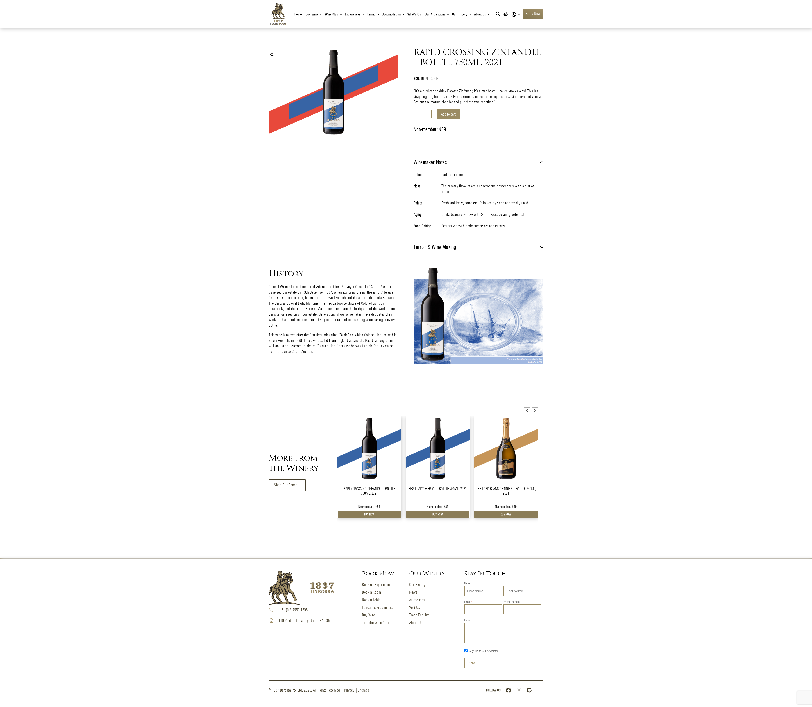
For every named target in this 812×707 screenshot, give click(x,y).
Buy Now (369, 514)
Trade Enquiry (419, 615)
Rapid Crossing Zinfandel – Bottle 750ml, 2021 (369, 491)
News (413, 592)
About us (480, 14)
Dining (371, 14)
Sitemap (363, 690)
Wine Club (331, 14)
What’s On (414, 14)
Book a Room (371, 592)
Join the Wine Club (375, 622)
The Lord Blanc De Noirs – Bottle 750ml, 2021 (506, 491)
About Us (415, 622)
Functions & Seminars (377, 607)
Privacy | (351, 690)
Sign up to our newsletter (484, 651)
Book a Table (371, 599)
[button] (272, 55)
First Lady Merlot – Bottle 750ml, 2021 (437, 488)
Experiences (353, 14)
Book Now (533, 13)
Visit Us (414, 607)
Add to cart (448, 114)
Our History (460, 14)
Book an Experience (376, 584)
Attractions (417, 599)
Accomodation (391, 14)
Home (298, 14)
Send (472, 663)
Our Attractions (435, 14)
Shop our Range (285, 485)
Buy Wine (312, 14)
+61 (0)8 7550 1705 (293, 610)
